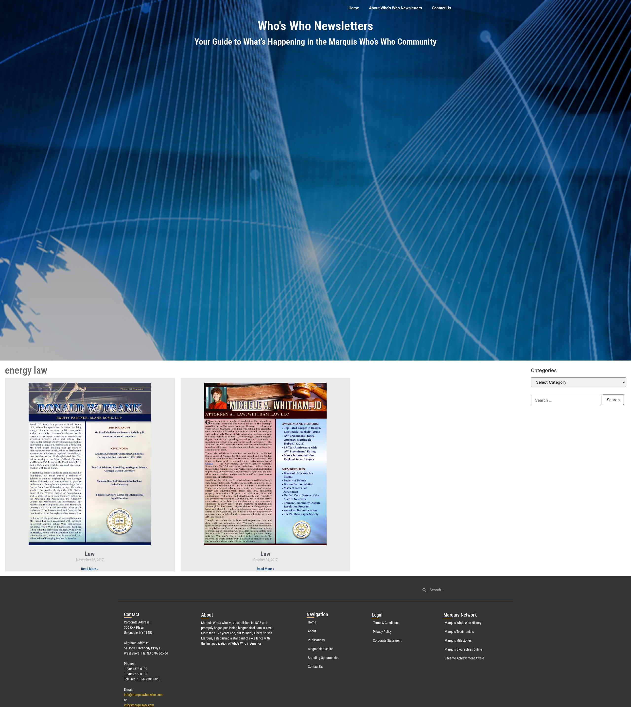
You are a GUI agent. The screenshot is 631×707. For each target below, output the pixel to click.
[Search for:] (566, 400)
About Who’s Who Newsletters (395, 8)
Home (354, 8)
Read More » (89, 569)
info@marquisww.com (139, 705)
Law (90, 553)
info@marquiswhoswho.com (143, 695)
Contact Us (441, 8)
